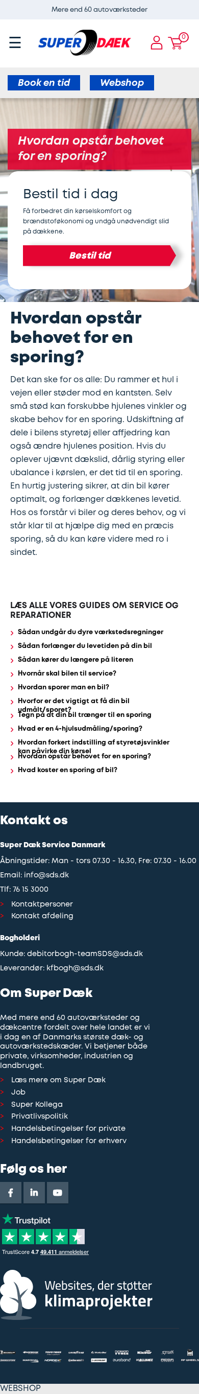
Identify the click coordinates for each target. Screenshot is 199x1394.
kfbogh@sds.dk (75, 968)
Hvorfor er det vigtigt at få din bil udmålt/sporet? (74, 706)
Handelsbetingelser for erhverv (69, 1141)
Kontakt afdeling (42, 916)
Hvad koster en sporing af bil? (67, 770)
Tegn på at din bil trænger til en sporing (85, 715)
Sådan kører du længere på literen (75, 660)
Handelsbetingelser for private (68, 1129)
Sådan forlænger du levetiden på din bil (85, 646)
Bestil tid (89, 256)
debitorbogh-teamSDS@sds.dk (85, 954)
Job (18, 1092)
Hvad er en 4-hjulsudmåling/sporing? (80, 729)
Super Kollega (37, 1105)
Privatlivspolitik (39, 1116)
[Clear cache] (194, 5)
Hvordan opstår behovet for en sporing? (84, 756)
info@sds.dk (46, 875)
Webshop (122, 83)
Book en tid (44, 83)
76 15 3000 (30, 890)
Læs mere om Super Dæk (58, 1080)
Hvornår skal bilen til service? (67, 674)
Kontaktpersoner (42, 904)
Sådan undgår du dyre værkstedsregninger (90, 632)
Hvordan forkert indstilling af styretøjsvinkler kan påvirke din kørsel (93, 747)
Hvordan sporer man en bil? (63, 687)
